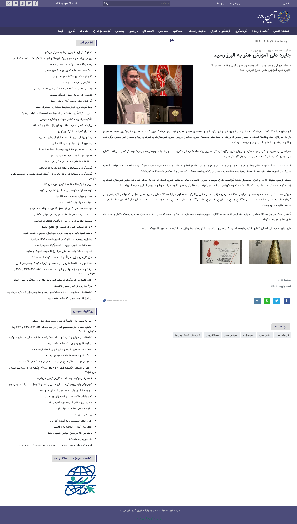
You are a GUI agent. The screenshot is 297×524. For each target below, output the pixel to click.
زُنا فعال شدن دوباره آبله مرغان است (71, 101)
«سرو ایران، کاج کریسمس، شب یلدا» (70, 403)
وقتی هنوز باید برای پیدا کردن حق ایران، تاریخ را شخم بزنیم (57, 233)
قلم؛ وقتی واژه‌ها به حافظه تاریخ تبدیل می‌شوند (64, 378)
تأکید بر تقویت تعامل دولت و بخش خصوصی (66, 119)
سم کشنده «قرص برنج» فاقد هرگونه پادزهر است (63, 245)
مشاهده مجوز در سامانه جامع (73, 458)
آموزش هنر (231, 335)
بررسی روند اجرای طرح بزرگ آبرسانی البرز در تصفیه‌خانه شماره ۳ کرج (52, 58)
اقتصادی (148, 31)
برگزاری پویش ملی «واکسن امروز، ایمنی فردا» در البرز (61, 239)
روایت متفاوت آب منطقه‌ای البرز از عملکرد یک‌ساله (62, 125)
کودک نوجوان (102, 31)
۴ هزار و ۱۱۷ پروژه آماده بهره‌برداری (72, 77)
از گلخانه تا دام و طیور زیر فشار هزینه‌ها (68, 162)
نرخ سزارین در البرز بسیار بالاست (73, 286)
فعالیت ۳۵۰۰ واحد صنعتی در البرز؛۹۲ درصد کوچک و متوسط (57, 251)
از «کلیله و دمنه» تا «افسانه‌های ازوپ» (69, 356)
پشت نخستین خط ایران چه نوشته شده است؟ (65, 150)
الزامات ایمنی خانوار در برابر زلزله (74, 409)
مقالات (84, 31)
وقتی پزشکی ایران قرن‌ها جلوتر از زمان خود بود (65, 137)
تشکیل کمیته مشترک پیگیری (74, 131)
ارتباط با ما (235, 3)
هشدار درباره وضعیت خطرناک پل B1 (71, 196)
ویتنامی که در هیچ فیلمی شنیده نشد (70, 433)
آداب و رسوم (260, 31)
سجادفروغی (212, 335)
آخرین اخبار (85, 42)
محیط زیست (197, 31)
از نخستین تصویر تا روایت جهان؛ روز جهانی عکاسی (62, 215)
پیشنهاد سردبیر (83, 311)
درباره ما (221, 3)
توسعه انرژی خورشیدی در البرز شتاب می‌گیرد (66, 190)
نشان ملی (264, 335)
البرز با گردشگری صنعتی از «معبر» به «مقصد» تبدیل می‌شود (57, 113)
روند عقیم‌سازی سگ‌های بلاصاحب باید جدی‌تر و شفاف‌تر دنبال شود (53, 280)
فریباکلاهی (282, 335)
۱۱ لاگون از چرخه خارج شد (77, 83)
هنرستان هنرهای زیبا (187, 335)
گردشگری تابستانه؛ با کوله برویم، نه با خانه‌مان (65, 168)
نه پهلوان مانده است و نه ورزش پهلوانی (68, 396)
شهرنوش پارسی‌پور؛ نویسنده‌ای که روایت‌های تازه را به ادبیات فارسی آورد (50, 384)
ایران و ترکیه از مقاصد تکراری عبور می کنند (67, 184)
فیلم (60, 31)
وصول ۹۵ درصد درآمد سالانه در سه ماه (70, 64)
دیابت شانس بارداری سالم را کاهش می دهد (66, 390)
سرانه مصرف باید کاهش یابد (75, 203)
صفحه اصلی (281, 31)
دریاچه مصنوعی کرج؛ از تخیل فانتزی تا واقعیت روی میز (59, 209)
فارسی (286, 3)
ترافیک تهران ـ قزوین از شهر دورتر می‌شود (68, 52)
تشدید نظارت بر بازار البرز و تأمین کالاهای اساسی (63, 221)
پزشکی (119, 31)
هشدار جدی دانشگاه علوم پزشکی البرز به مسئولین (63, 89)
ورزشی (133, 31)
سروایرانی (248, 335)
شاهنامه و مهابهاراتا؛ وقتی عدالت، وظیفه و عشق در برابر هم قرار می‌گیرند (49, 292)
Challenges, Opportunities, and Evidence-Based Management (55, 445)
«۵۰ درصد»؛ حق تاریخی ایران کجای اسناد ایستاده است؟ (59, 350)
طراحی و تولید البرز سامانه (148, 518)
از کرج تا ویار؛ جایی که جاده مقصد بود (70, 298)
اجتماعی (178, 31)
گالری (71, 31)
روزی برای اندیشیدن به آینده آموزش (71, 421)
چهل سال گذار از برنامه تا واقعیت (73, 427)
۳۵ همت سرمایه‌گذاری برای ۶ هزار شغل (68, 71)
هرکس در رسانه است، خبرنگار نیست (71, 95)
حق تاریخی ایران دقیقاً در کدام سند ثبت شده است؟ (62, 257)
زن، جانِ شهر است (81, 415)
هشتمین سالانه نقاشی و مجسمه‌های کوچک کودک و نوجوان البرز (54, 263)
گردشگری (241, 31)
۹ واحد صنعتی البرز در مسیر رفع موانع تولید (67, 227)
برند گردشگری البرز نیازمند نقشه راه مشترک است (64, 107)
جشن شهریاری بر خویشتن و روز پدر (71, 156)
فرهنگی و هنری (220, 31)
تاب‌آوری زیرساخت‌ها (80, 439)
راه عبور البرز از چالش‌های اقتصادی (71, 143)
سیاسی (163, 31)
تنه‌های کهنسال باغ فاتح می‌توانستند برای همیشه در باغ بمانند (55, 362)
